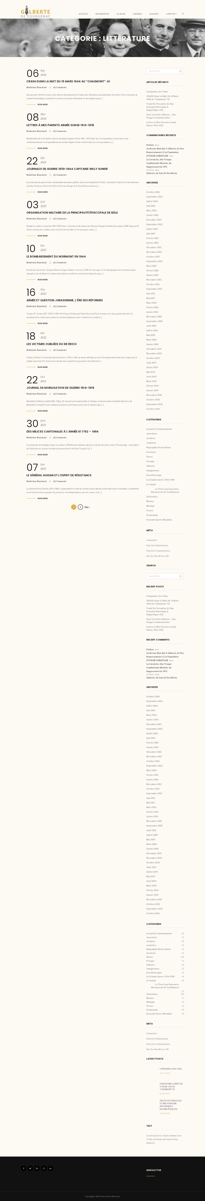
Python (150, 145)
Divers (149, 456)
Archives (150, 438)
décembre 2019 (153, 348)
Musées (150, 501)
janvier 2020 (152, 344)
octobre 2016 (153, 408)
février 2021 (152, 307)
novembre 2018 (154, 395)
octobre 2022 (153, 256)
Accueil (83, 14)
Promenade (152, 515)
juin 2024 (150, 205)
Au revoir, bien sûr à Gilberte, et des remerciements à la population (165, 150)
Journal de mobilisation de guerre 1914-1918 (60, 388)
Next (87, 507)
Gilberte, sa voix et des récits (161, 173)
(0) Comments (60, 87)
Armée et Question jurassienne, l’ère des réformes (64, 300)
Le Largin (151, 484)
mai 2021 (150, 298)
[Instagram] (43, 1168)
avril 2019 (151, 376)
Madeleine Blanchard (36, 87)
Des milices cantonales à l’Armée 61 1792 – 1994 (62, 431)
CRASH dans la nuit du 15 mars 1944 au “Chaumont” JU (68, 81)
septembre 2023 (154, 224)
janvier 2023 (152, 242)
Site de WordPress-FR (157, 556)
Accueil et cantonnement (159, 429)
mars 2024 (151, 210)
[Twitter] (30, 1168)
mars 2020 (151, 339)
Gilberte (150, 465)
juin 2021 (150, 293)
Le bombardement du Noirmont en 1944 (56, 256)
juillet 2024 (152, 201)
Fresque (150, 461)
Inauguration (152, 470)
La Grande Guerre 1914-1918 (160, 479)
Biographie (102, 14)
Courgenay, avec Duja (157, 91)
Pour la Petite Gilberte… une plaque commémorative (161, 116)
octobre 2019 (153, 358)
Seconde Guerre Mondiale (159, 519)
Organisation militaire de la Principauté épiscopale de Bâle (72, 213)
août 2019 (151, 362)
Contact (171, 14)
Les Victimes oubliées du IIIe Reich (51, 344)
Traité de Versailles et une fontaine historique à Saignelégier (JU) (160, 106)
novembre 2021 (154, 279)
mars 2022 (151, 265)
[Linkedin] (50, 1168)
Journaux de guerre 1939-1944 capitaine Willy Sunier (67, 169)
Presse (149, 510)
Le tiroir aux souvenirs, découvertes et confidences (165, 490)
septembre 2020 (154, 321)
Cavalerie (151, 452)
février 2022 (152, 270)
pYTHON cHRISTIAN (157, 155)
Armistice (151, 442)
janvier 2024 (152, 215)
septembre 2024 (154, 196)
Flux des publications (157, 545)
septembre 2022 (154, 261)
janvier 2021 (152, 312)
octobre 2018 (153, 399)
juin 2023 (150, 233)
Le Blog (121, 14)
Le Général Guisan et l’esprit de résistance (58, 475)
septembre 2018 (154, 404)
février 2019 (152, 385)
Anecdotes (151, 433)
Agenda (137, 14)
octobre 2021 (153, 284)
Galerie (154, 14)
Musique (150, 505)
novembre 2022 (154, 252)
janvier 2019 (152, 390)
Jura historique (154, 475)
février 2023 (152, 238)
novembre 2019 (154, 353)
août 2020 (151, 325)
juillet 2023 (152, 229)
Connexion (151, 540)
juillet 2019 (152, 367)
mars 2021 (151, 302)
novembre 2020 (154, 316)
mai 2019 (150, 372)
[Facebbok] (23, 1168)
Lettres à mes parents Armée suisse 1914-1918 (60, 125)
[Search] (183, 13)
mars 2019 (151, 381)
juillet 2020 (152, 330)
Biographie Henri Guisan (158, 447)
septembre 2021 (154, 289)
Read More (43, 104)
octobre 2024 (153, 192)
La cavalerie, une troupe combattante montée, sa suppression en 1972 (159, 163)
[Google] (37, 1168)
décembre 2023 (153, 219)
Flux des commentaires (158, 550)
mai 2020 (150, 335)
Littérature (152, 496)
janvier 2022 (152, 275)
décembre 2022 (153, 247)
